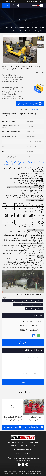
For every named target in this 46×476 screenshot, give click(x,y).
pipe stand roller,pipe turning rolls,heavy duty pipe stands (22, 301)
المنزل (42, 27)
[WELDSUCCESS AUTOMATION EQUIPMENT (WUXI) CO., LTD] (35, 5)
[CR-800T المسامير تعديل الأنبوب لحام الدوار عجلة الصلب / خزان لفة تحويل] (12, 407)
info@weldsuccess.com (36, 1)
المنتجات (35, 27)
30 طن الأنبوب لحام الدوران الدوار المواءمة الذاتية (35, 418)
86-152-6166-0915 (9, 1)
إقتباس (6, 5)
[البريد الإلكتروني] (33, 335)
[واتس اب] (38, 335)
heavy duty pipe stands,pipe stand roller (28, 305)
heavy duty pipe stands (34, 309)
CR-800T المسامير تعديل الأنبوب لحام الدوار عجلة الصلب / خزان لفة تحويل (13, 418)
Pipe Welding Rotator (22, 27)
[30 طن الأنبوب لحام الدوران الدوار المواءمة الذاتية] (33, 407)
